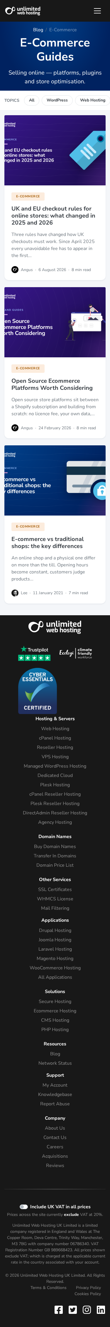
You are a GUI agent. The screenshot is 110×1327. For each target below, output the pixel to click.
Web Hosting (55, 728)
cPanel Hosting (55, 738)
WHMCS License (55, 899)
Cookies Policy (88, 1294)
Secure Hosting (55, 1001)
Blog (55, 1054)
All (31, 100)
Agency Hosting (55, 822)
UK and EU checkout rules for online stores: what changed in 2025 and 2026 (53, 216)
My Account (55, 1085)
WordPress (57, 100)
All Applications (55, 977)
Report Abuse (55, 1104)
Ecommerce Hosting (55, 1011)
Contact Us (55, 1137)
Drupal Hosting (55, 930)
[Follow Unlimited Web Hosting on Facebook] (60, 1309)
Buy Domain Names (55, 846)
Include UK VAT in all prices (60, 1207)
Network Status (55, 1063)
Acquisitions (55, 1156)
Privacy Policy (88, 1287)
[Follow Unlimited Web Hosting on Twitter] (73, 1309)
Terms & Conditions (49, 1287)
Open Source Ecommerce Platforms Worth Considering (52, 384)
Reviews (55, 1165)
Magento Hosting (55, 958)
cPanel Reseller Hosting (55, 794)
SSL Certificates (55, 889)
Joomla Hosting (55, 940)
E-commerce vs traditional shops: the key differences (47, 542)
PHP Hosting (55, 1029)
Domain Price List (55, 865)
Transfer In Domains (55, 856)
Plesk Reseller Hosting (55, 803)
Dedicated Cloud (55, 775)
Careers (55, 1147)
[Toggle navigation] (97, 10)
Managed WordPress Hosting (55, 766)
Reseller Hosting (55, 747)
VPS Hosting (55, 757)
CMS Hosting (55, 1020)
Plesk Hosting (55, 785)
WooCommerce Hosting (55, 968)
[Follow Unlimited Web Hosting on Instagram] (87, 1309)
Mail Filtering (55, 908)
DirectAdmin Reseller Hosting (55, 813)
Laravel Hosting (55, 949)
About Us (55, 1128)
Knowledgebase (55, 1094)
